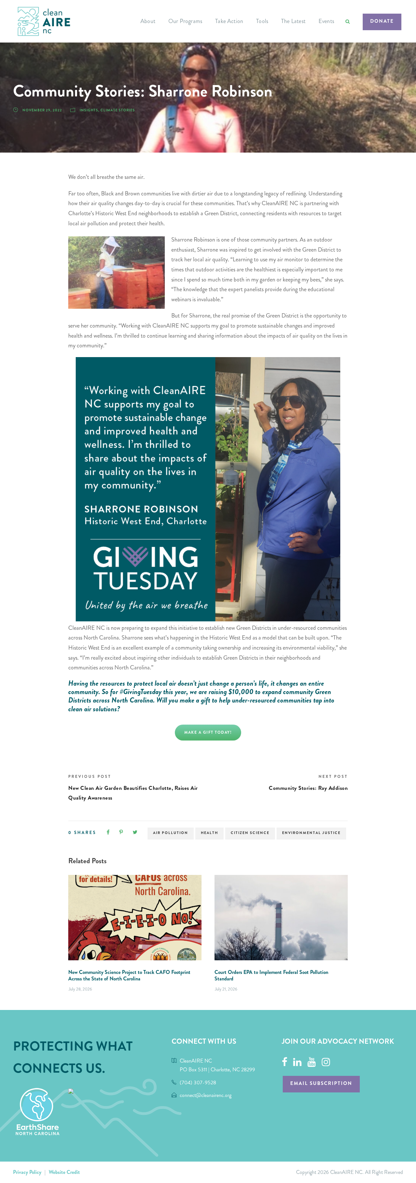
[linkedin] (297, 1062)
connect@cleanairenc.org (205, 1095)
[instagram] (326, 1062)
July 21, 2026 (226, 989)
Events (326, 21)
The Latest (293, 21)
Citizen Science (250, 832)
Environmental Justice (311, 832)
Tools (262, 21)
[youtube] (311, 1062)
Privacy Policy (27, 1172)
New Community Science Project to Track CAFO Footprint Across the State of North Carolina (129, 975)
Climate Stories (117, 110)
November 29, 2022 (42, 110)
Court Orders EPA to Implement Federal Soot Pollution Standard (271, 975)
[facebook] (284, 1062)
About (147, 21)
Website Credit (64, 1172)
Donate (382, 21)
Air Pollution (170, 832)
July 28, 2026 (80, 989)
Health (209, 832)
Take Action (229, 21)
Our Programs (185, 21)
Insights (89, 110)
